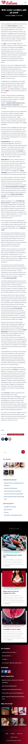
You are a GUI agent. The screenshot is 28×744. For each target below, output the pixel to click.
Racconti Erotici (8, 509)
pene (7, 90)
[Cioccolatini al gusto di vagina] (14, 616)
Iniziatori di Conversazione (10, 488)
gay (5, 43)
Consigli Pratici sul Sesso (10, 507)
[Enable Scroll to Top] (25, 741)
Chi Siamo (12, 733)
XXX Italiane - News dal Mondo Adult (15, 434)
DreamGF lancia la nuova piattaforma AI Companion (13, 681)
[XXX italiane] (10, 2)
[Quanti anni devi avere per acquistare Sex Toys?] (14, 578)
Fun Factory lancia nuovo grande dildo (13, 494)
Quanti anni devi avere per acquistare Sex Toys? (13, 698)
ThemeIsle (19, 740)
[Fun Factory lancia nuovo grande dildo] (14, 542)
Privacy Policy (14, 737)
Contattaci (19, 733)
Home (7, 733)
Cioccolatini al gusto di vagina (11, 629)
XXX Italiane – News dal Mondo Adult (13, 515)
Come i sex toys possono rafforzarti (12, 491)
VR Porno (6, 512)
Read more (7, 566)
